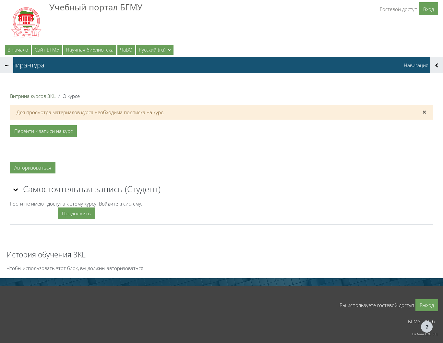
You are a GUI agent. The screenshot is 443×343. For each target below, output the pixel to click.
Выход (427, 305)
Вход (428, 9)
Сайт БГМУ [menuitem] (47, 49)
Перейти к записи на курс (43, 131)
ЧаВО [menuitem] (126, 49)
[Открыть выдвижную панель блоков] (436, 65)
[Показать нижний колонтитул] (427, 327)
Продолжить (76, 213)
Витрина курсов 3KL (33, 96)
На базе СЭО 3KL (425, 334)
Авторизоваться (32, 167)
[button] (155, 50)
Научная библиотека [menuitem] (90, 49)
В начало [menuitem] (17, 49)
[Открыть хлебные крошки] (6, 65)
